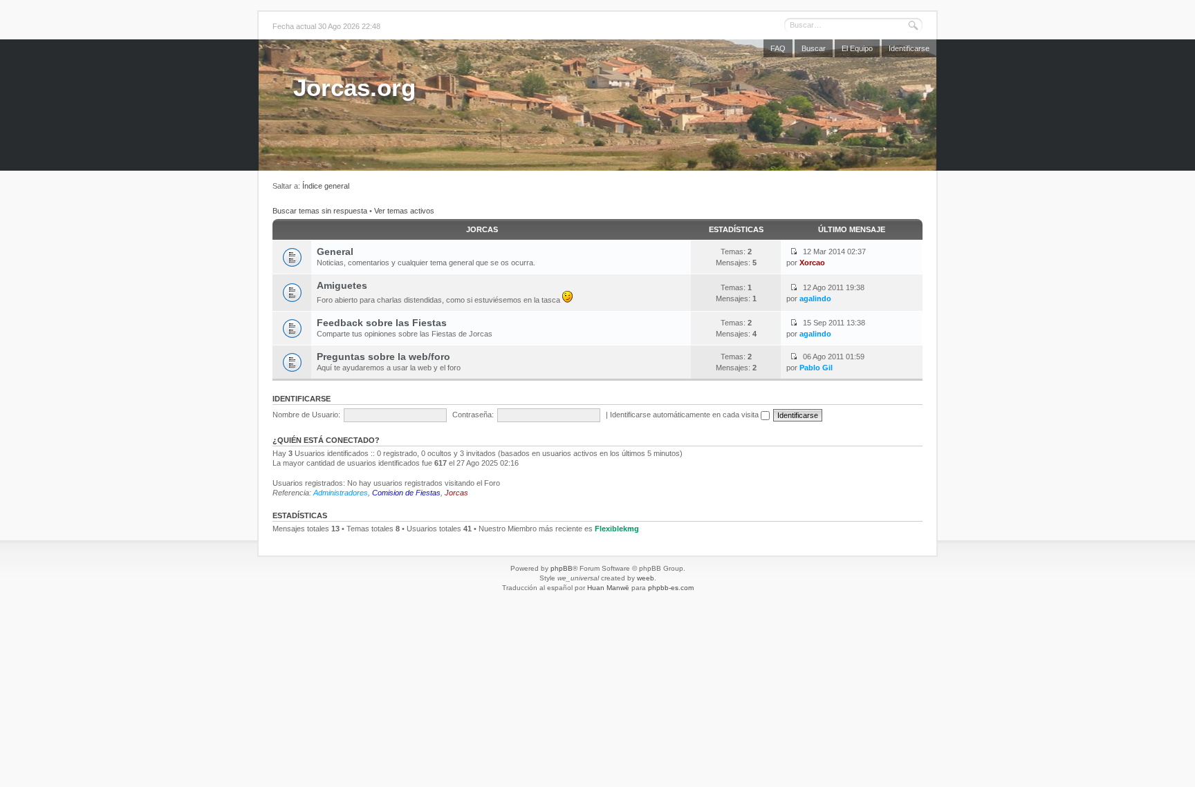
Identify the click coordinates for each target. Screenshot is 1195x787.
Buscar (814, 48)
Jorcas (482, 229)
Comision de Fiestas (406, 493)
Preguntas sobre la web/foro (383, 356)
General (335, 251)
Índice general (325, 186)
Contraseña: (473, 414)
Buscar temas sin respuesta (319, 211)
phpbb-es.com (671, 587)
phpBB (561, 568)
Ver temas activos (404, 211)
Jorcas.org (354, 87)
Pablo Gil (816, 367)
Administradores (340, 493)
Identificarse (909, 48)
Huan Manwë (608, 587)
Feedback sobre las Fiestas (382, 322)
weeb (645, 578)
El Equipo (857, 48)
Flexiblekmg (617, 528)
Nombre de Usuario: (306, 414)
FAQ (778, 48)
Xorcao (812, 262)
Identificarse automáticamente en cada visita (685, 414)
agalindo (815, 298)
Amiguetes (342, 285)
